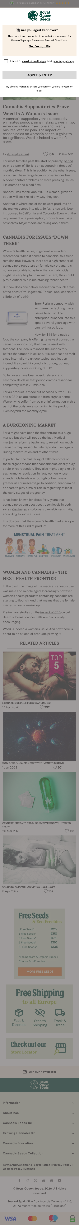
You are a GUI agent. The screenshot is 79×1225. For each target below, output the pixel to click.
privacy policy (63, 61)
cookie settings (34, 61)
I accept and (42, 61)
